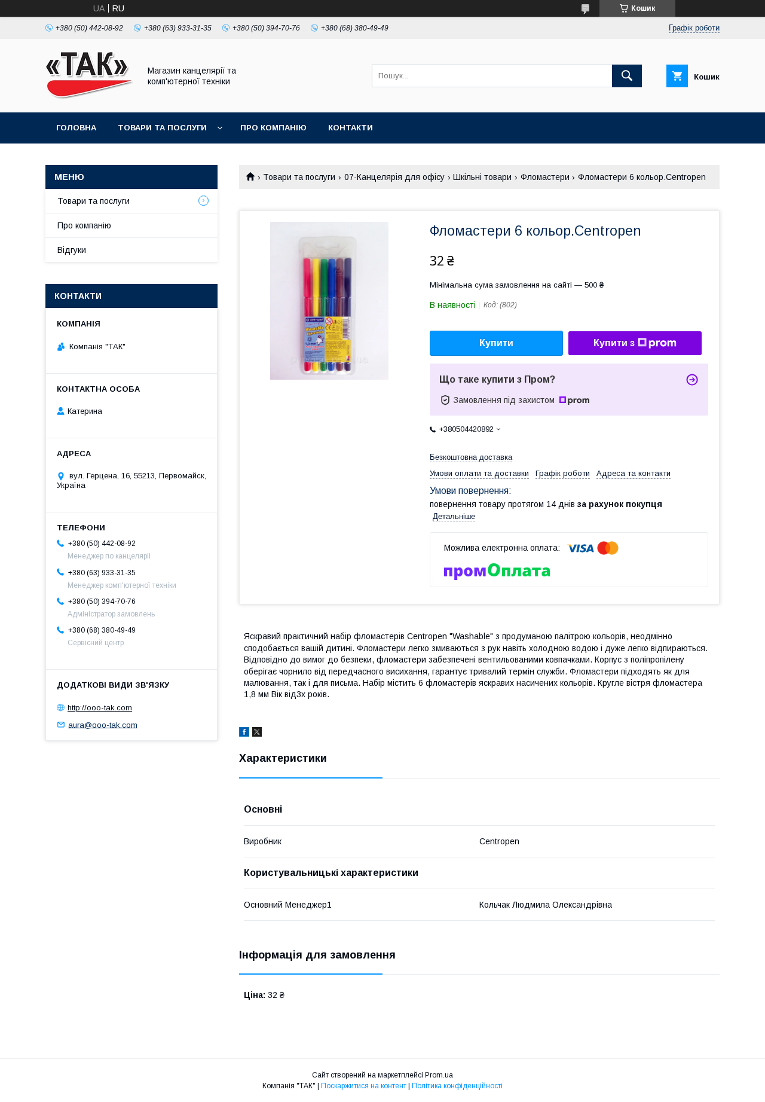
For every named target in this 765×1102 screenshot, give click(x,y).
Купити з (614, 343)
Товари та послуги (162, 127)
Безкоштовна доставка (471, 457)
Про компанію (273, 127)
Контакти (350, 127)
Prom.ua (439, 1075)
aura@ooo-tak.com (102, 724)
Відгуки (71, 250)
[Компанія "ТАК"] (89, 97)
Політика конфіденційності (457, 1086)
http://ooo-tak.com (100, 707)
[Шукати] (627, 76)
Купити (496, 343)
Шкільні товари (482, 177)
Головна (76, 127)
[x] (257, 733)
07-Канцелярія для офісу (394, 177)
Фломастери (545, 177)
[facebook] (244, 733)
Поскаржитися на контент (363, 1086)
